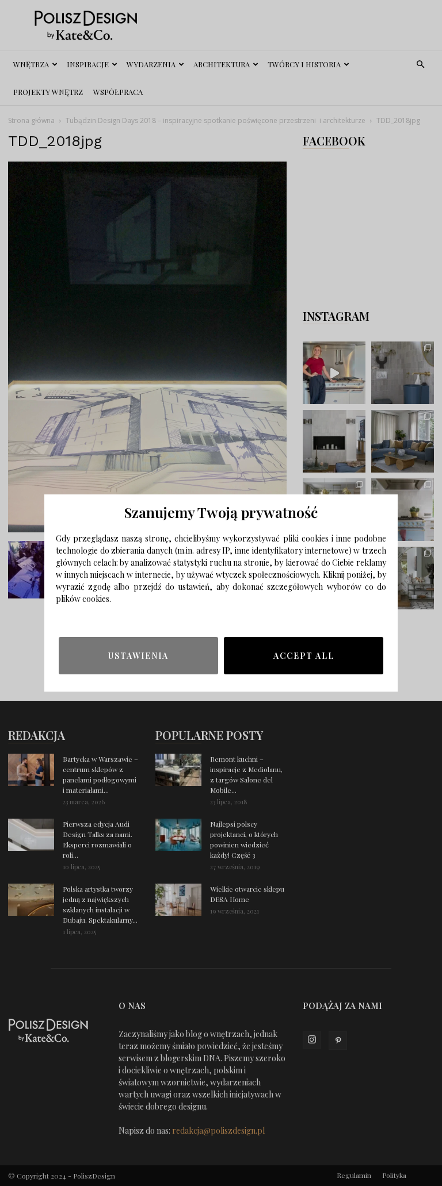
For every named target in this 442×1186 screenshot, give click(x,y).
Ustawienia (138, 655)
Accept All (303, 655)
